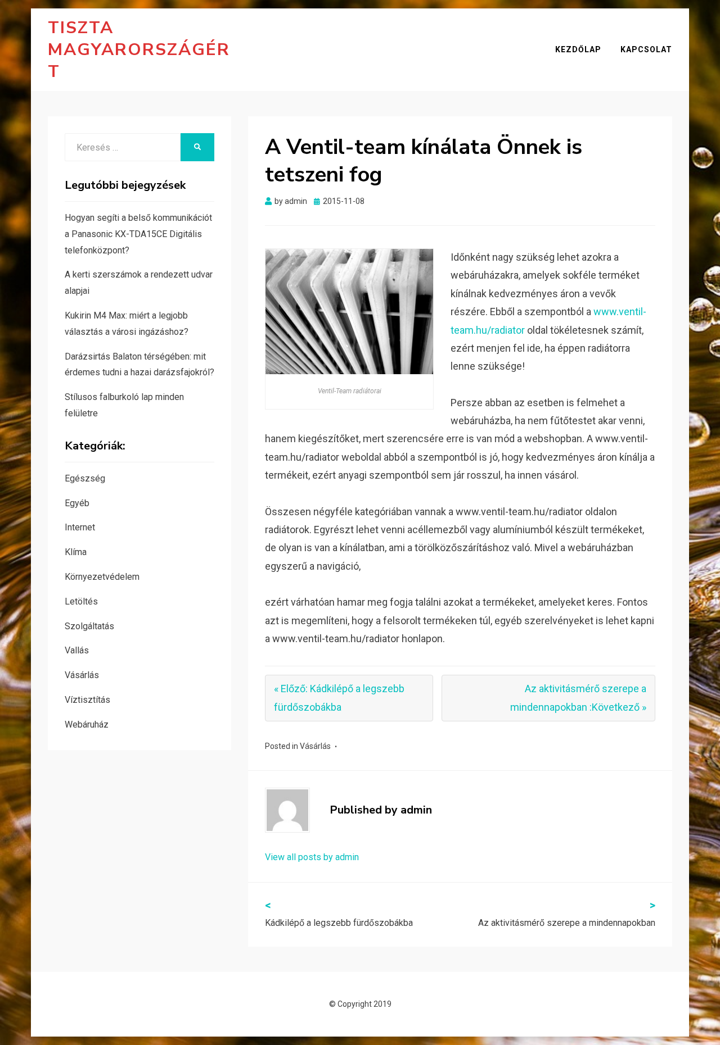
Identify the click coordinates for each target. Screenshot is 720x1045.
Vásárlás (315, 746)
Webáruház (87, 724)
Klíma (76, 552)
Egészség (85, 478)
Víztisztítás (87, 699)
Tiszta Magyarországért (139, 49)
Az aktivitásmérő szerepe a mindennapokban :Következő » (578, 697)
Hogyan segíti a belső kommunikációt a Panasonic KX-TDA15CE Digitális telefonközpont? (138, 234)
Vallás (77, 650)
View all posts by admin (312, 857)
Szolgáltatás (89, 626)
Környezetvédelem (102, 576)
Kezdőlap (578, 49)
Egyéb (77, 503)
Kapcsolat (646, 49)
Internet (80, 527)
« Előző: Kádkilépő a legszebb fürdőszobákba (339, 697)
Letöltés (81, 601)
